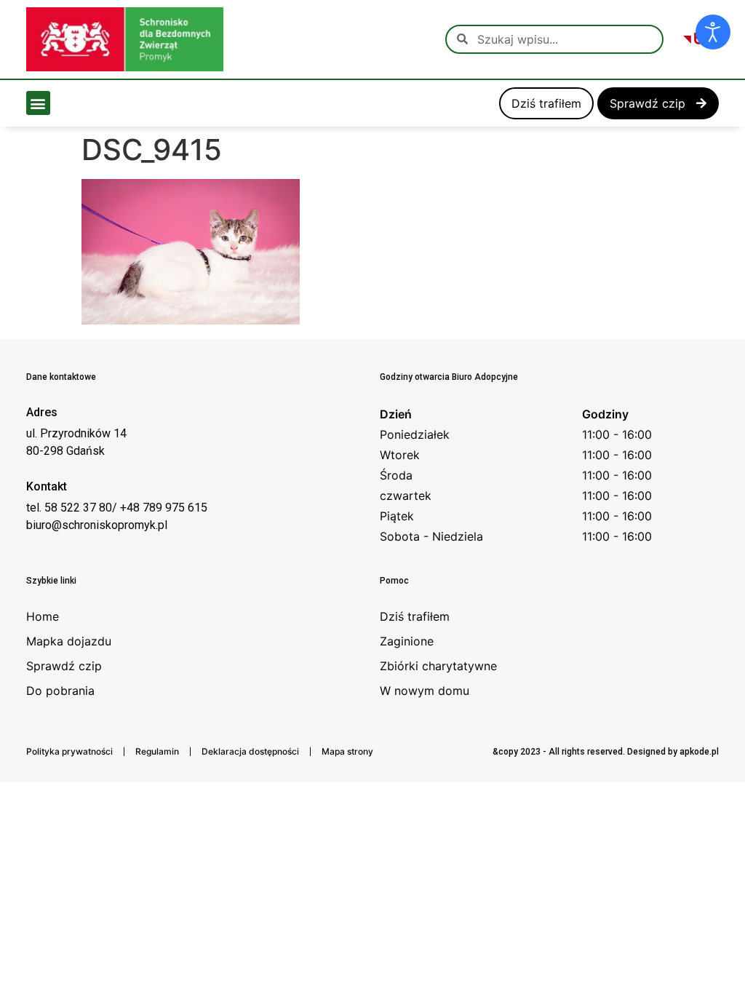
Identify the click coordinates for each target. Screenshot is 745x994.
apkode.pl (699, 752)
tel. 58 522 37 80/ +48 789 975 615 (116, 507)
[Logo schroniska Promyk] (125, 39)
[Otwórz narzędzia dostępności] (713, 32)
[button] (38, 103)
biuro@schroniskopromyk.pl (96, 525)
